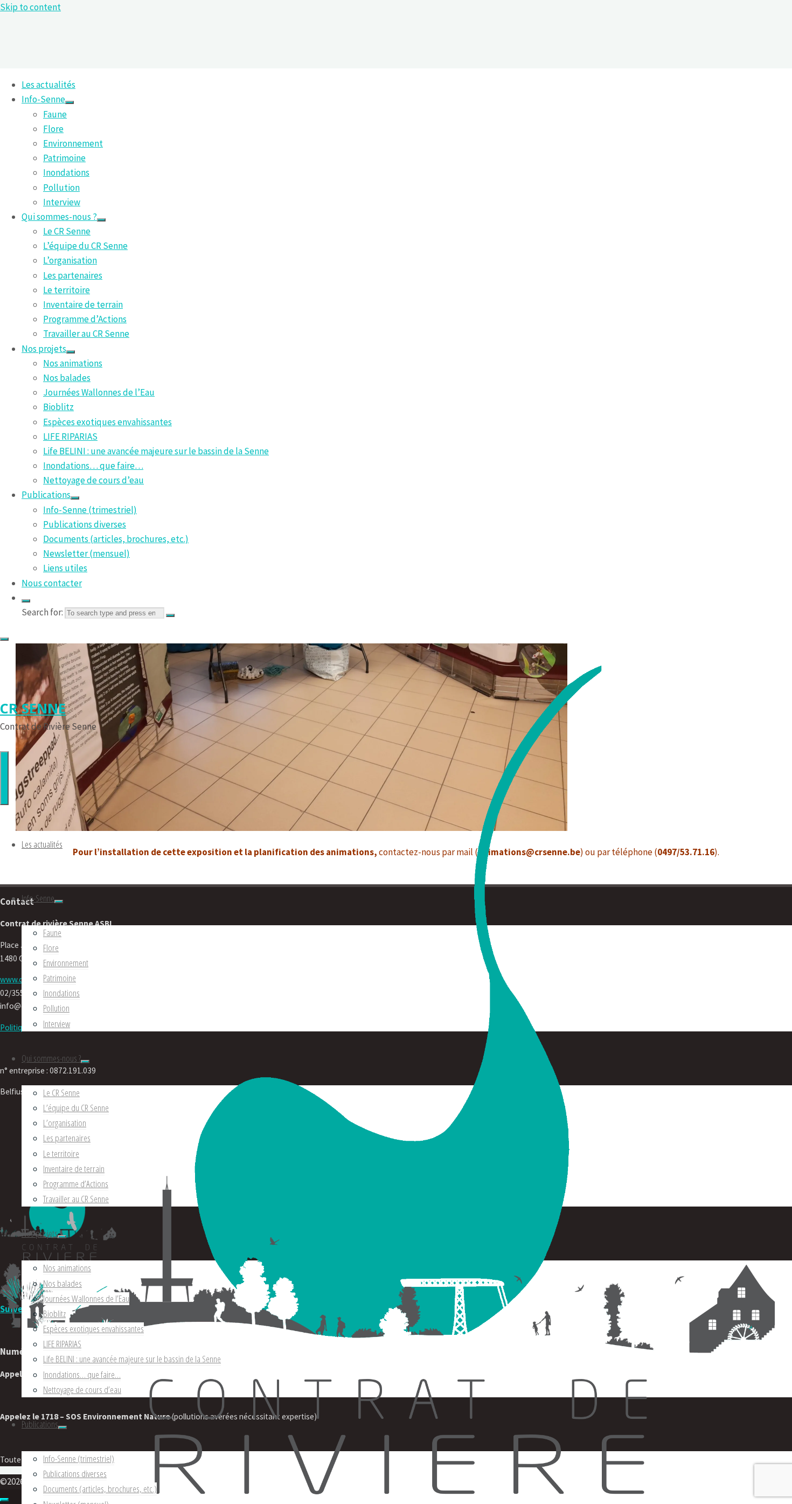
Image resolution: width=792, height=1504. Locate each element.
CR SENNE (33, 708)
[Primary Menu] (4, 778)
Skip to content (30, 7)
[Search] (26, 600)
